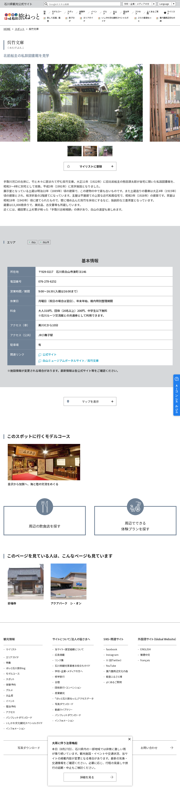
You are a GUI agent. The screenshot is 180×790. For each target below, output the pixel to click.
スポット (70, 13)
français (145, 660)
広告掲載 (60, 654)
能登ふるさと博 (114, 676)
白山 (33, 242)
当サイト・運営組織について (69, 649)
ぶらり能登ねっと (144, 19)
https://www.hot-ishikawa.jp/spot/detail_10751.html (68, 585)
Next (171, 103)
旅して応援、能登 (53, 19)
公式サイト (50, 354)
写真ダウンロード (64, 704)
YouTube (111, 665)
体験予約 (82, 13)
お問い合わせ (149, 748)
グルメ (105, 13)
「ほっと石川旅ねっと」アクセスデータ (74, 698)
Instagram (112, 654)
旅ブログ (72, 19)
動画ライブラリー (64, 709)
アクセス (138, 13)
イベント (94, 13)
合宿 (57, 682)
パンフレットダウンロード (19, 717)
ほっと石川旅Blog (15, 668)
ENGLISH (145, 649)
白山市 (46, 242)
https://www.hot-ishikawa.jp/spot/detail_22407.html (26, 585)
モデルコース (57, 13)
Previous (9, 103)
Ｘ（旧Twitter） (114, 660)
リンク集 (59, 660)
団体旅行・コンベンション (68, 687)
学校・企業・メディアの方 (136, 3)
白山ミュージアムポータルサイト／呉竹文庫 (71, 360)
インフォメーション (15, 728)
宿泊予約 (126, 13)
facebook (111, 649)
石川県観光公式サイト (21, 16)
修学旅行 (60, 676)
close (129, 739)
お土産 (115, 13)
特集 (45, 13)
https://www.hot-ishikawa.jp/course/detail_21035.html (44, 465)
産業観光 (60, 693)
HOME (7, 29)
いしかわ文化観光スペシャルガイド (115, 19)
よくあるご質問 (152, 13)
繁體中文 (145, 654)
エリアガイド (88, 19)
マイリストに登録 (90, 166)
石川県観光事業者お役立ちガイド (72, 665)
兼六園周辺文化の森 (167, 19)
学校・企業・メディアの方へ (69, 671)
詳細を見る (87, 777)
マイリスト (171, 13)
